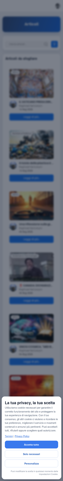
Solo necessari (31, 454)
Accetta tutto (31, 444)
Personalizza (31, 463)
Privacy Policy (22, 436)
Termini (9, 436)
